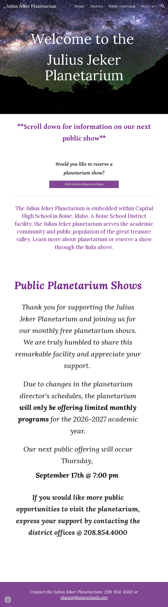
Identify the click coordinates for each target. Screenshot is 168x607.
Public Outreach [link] (122, 6)
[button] (163, 6)
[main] (84, 57)
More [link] (145, 6)
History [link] (96, 6)
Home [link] (79, 6)
